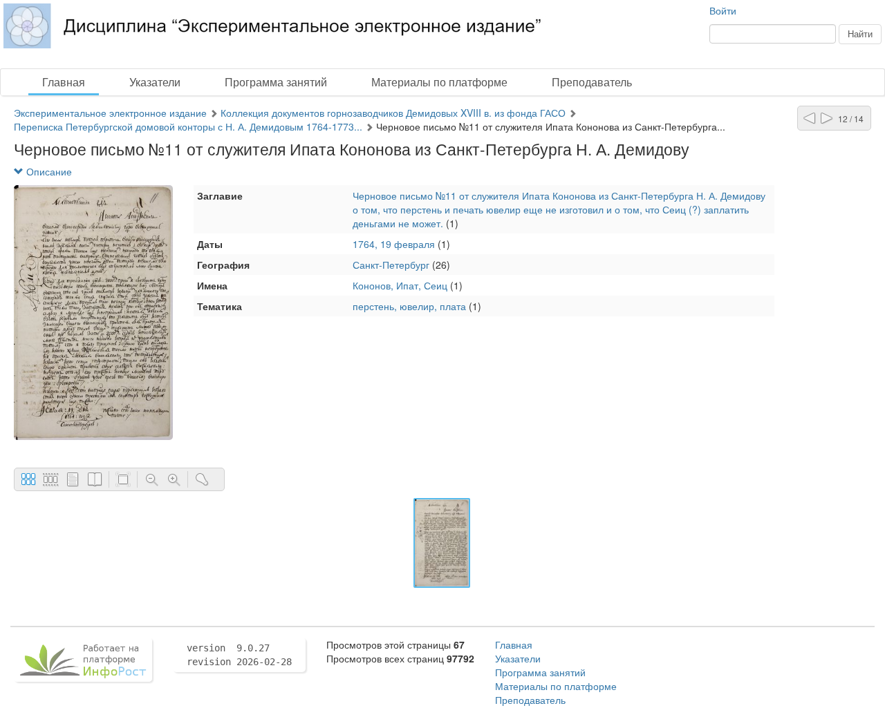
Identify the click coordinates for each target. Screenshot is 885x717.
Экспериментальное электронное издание (110, 113)
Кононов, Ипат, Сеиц (400, 285)
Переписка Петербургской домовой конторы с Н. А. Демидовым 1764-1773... (188, 126)
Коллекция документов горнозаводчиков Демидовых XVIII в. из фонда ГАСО (393, 113)
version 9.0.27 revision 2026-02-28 (239, 654)
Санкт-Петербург (391, 264)
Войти (722, 10)
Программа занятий (276, 82)
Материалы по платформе (439, 82)
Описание (48, 171)
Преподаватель (592, 82)
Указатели (154, 82)
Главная (63, 82)
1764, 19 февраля (394, 244)
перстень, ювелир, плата (409, 306)
